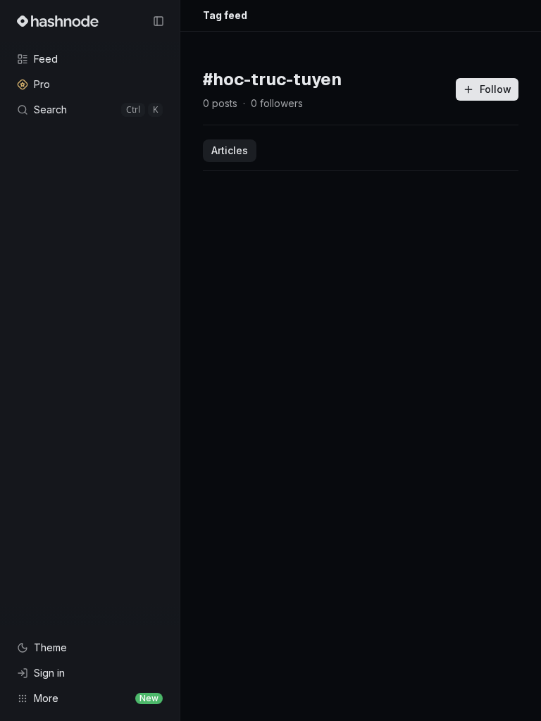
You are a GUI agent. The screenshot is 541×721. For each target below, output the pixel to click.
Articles (229, 150)
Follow (495, 89)
